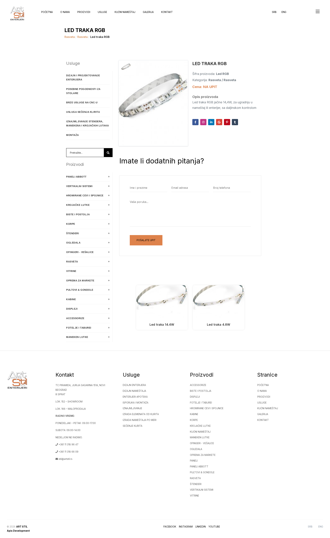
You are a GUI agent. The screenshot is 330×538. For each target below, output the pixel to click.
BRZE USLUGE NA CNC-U (81, 102)
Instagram (186, 526)
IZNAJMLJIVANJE (132, 408)
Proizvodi (83, 12)
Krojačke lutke (200, 425)
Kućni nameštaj (200, 431)
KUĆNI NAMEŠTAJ (125, 12)
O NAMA (262, 390)
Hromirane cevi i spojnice (206, 408)
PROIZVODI (263, 396)
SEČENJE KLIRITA (132, 425)
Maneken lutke (200, 437)
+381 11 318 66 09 (68, 451)
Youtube (214, 526)
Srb (274, 12)
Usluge (102, 12)
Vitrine (194, 495)
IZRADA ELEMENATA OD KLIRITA (141, 414)
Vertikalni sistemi (201, 489)
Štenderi (195, 484)
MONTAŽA (72, 135)
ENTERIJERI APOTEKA (135, 396)
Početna (47, 12)
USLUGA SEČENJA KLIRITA (83, 112)
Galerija (148, 12)
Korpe (194, 419)
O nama (65, 12)
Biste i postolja (200, 390)
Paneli (194, 460)
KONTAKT (263, 419)
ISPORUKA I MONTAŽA (135, 402)
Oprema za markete (203, 454)
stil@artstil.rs (65, 458)
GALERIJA (262, 414)
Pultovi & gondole (202, 472)
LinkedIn (200, 526)
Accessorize (198, 385)
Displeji (195, 396)
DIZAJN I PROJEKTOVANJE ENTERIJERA (83, 77)
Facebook (169, 526)
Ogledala (196, 449)
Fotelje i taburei (201, 402)
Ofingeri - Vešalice (202, 443)
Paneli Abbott (199, 466)
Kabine (194, 414)
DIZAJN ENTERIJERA (134, 385)
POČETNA (263, 385)
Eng (284, 12)
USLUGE (262, 402)
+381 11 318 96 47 (68, 444)
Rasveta (69, 37)
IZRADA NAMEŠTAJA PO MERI (139, 419)
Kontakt (167, 12)
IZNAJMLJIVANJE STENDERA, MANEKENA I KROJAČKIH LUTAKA (87, 123)
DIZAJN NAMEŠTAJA (134, 390)
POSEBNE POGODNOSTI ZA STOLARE (83, 91)
